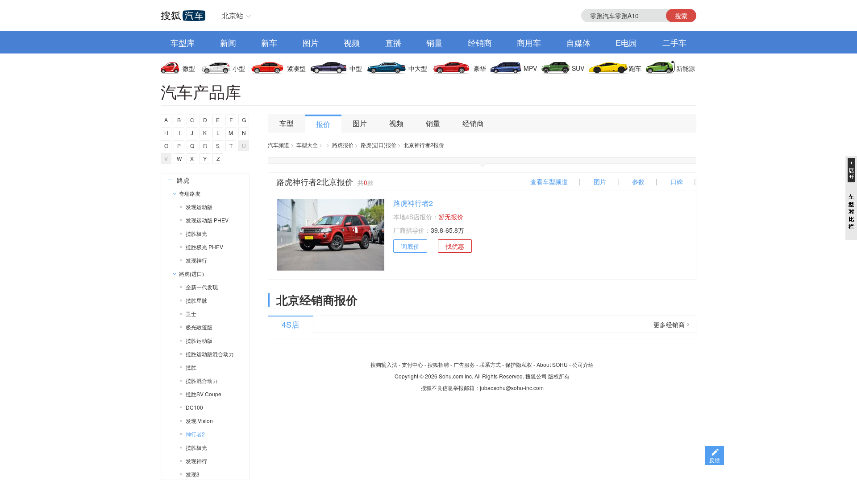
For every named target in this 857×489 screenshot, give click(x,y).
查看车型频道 (549, 181)
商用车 (529, 42)
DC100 (194, 407)
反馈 (714, 460)
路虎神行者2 (413, 203)
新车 (269, 42)
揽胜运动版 (199, 340)
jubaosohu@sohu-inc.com (512, 387)
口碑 (676, 181)
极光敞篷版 (199, 327)
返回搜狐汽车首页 (183, 15)
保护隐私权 (518, 364)
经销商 (480, 42)
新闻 (228, 42)
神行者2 (195, 434)
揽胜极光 (196, 233)
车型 (286, 123)
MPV (530, 68)
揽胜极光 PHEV (204, 247)
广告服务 (464, 364)
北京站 (232, 15)
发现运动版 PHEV (207, 220)
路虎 (183, 180)
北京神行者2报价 (424, 144)
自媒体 (578, 42)
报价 (323, 124)
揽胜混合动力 (202, 380)
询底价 (410, 246)
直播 (393, 42)
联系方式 (490, 364)
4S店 (291, 324)
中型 (355, 68)
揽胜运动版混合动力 (210, 354)
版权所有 (559, 376)
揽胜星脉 (196, 300)
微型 (189, 68)
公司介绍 (583, 364)
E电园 (626, 42)
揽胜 (191, 367)
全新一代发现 (202, 287)
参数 (638, 181)
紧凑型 (296, 68)
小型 (239, 68)
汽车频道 (278, 144)
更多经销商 (669, 324)
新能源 (685, 68)
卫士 (191, 313)
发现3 (193, 474)
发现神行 (196, 260)
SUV (578, 68)
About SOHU (552, 364)
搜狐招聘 (438, 364)
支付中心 (412, 364)
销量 (434, 42)
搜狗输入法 (383, 364)
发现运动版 (199, 206)
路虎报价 (343, 144)
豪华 (480, 68)
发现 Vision (199, 420)
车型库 (183, 42)
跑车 (635, 68)
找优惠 (454, 246)
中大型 (417, 68)
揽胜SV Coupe (203, 394)
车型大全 (307, 144)
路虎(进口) (191, 273)
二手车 (674, 42)
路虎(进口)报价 (378, 144)
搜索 (681, 15)
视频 (352, 42)
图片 (311, 42)
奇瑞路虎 (189, 193)
